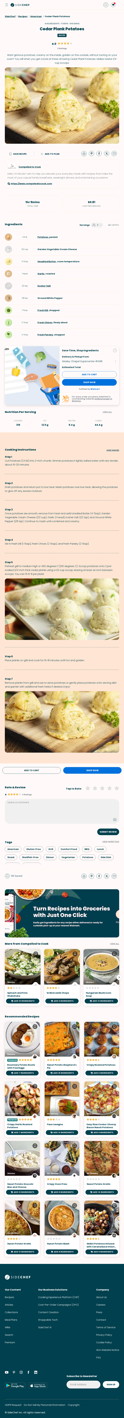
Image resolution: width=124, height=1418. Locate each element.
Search (9, 1335)
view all (114, 944)
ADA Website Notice (107, 1350)
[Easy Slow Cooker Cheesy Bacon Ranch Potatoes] (101, 1109)
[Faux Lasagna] (62, 1109)
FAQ (98, 1357)
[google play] (15, 1385)
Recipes (9, 1297)
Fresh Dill (43, 310)
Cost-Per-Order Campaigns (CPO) (58, 1305)
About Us (101, 1297)
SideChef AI (44, 1327)
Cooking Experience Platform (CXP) (58, 1297)
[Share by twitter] (108, 153)
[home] (20, 5)
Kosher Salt (44, 285)
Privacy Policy (104, 1335)
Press (99, 1312)
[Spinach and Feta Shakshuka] (23, 977)
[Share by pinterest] (92, 153)
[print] (84, 153)
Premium (10, 1342)
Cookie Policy (104, 1342)
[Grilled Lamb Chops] (62, 977)
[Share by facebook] (100, 153)
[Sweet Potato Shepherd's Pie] (62, 1050)
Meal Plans (11, 1320)
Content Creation (48, 1312)
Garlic (41, 273)
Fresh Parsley (45, 334)
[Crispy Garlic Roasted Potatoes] (22, 1109)
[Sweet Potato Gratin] (101, 1169)
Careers (100, 1305)
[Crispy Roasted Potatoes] (101, 1050)
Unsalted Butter (47, 261)
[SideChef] (17, 1278)
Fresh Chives (45, 322)
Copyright (74, 1405)
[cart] (113, 4)
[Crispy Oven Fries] (62, 1169)
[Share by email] (115, 153)
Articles (9, 1305)
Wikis (7, 1327)
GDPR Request (13, 1405)
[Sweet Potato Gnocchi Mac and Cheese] (22, 1169)
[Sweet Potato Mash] (62, 1229)
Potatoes (43, 237)
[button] (6, 5)
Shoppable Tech (48, 1320)
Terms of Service (106, 1327)
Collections (11, 1312)
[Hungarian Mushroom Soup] (101, 977)
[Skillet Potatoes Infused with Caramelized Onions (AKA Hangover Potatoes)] (101, 1229)
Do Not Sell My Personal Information (44, 1405)
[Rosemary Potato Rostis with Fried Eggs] (22, 1050)
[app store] (38, 1385)
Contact (101, 1320)
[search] (105, 4)
